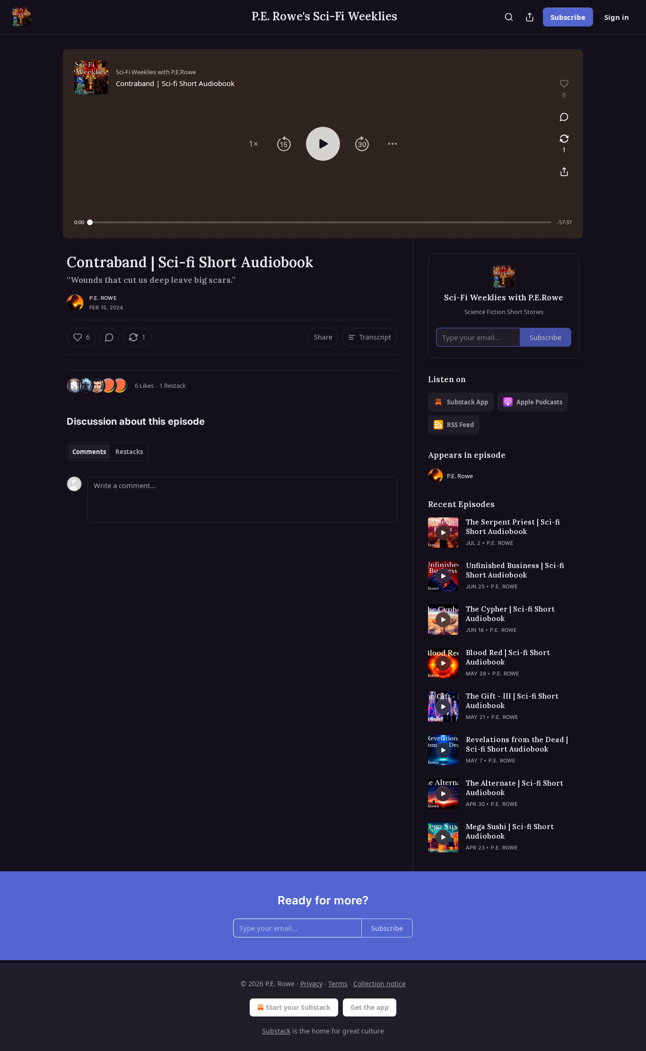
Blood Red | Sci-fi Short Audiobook (508, 657)
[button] (253, 143)
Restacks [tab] (129, 451)
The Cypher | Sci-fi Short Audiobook (510, 613)
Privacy (311, 983)
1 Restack (172, 385)
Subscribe (567, 17)
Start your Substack (298, 1007)
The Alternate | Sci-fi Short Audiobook (514, 788)
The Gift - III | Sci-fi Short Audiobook (512, 701)
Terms (338, 983)
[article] (503, 533)
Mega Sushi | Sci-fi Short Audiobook (510, 831)
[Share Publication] (529, 17)
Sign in (616, 17)
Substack (276, 1030)
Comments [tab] (89, 451)
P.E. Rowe (103, 298)
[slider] (320, 222)
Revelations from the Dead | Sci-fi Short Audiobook (517, 744)
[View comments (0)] (564, 117)
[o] (443, 532)
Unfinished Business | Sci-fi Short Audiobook (515, 570)
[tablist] (107, 451)
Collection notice (379, 983)
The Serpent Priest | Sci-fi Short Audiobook (513, 526)
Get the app (369, 1007)
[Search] (508, 17)
